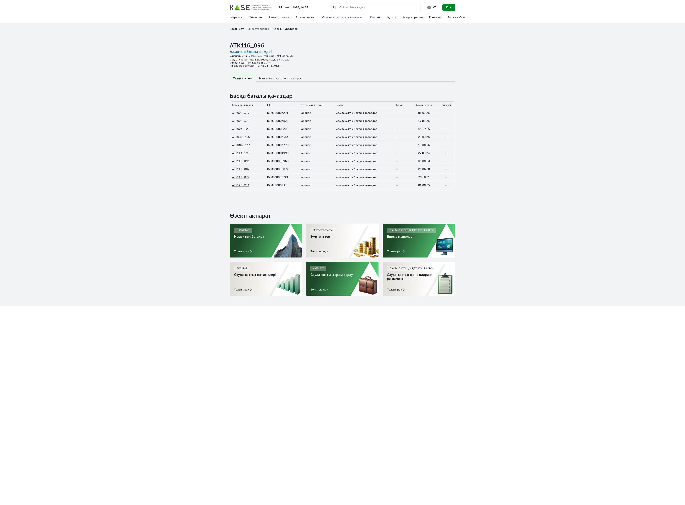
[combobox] (431, 7)
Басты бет (237, 29)
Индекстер (256, 17)
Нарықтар (236, 17)
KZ (434, 7)
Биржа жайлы (456, 17)
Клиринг (375, 17)
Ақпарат (391, 17)
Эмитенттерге (304, 17)
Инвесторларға (279, 17)
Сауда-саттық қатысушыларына (342, 17)
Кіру (449, 7)
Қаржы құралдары (285, 29)
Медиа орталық (413, 17)
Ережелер (435, 17)
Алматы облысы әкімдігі (251, 52)
